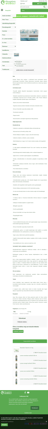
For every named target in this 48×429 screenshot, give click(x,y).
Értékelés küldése (22, 322)
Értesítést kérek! (42, 352)
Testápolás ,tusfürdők (18, 331)
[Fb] (25, 392)
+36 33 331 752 (42, 1)
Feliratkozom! (35, 408)
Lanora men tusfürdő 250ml (27, 371)
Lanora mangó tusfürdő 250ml (28, 363)
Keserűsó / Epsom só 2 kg (26, 347)
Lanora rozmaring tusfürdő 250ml (28, 379)
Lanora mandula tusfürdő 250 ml (28, 355)
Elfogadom (4, 424)
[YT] (28, 392)
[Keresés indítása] (45, 7)
